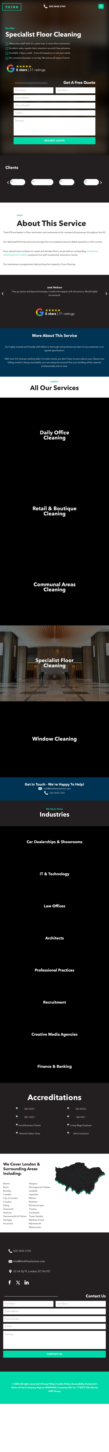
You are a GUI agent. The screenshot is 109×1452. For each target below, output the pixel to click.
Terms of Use (18, 1388)
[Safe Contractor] (80, 1133)
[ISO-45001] (29, 1109)
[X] (18, 1282)
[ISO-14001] (29, 1117)
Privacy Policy (48, 1384)
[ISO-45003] (80, 1109)
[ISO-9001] (80, 1117)
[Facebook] (9, 1282)
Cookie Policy (63, 1384)
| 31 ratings (30, 70)
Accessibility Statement (84, 1384)
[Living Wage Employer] (80, 1125)
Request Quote (54, 140)
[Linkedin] (26, 1282)
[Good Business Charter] (29, 1125)
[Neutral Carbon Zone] (29, 1133)
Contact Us (54, 1354)
